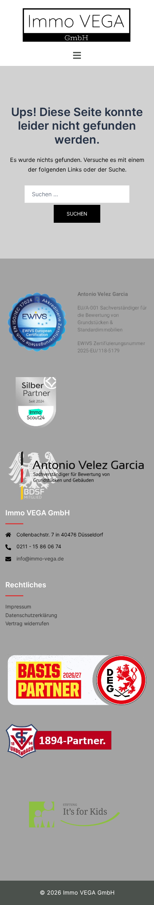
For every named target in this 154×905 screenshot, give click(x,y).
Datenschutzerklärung (31, 615)
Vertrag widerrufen (27, 623)
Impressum (18, 606)
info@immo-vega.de (40, 558)
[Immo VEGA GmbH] (77, 24)
